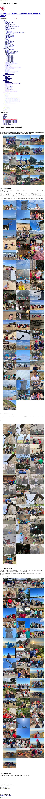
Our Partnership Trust (6, 108)
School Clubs (7, 70)
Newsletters (5, 116)
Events (6, 104)
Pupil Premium (7, 39)
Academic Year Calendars (9, 49)
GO (15, 18)
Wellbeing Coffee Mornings (9, 74)
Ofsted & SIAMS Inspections (10, 28)
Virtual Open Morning (9, 44)
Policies (4, 115)
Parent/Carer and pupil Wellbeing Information (13, 67)
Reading (6, 88)
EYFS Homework (10, 55)
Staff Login (7, 90)
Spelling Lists (7, 79)
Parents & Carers (6, 48)
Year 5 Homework (10, 60)
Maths (6, 85)
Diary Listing (5, 114)
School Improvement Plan (9, 36)
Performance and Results (9, 34)
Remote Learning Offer (9, 89)
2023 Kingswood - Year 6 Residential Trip (10, 121)
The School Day (8, 43)
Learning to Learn (8, 84)
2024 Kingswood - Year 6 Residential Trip (10, 122)
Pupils (4, 75)
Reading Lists (7, 76)
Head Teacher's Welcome (9, 22)
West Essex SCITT (6, 107)
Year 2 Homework (10, 57)
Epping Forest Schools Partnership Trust (12, 26)
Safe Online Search (8, 78)
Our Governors (7, 29)
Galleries (4, 117)
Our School (5, 21)
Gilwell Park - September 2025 (8, 124)
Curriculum (5, 80)
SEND (6, 38)
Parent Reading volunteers (9, 68)
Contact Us (5, 109)
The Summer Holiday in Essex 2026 (11, 52)
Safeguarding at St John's (9, 35)
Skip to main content (4, 0)
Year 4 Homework (10, 59)
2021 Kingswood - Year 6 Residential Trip (10, 120)
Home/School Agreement (9, 62)
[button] (16, 18)
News (4, 92)
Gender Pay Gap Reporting (9, 45)
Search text (2, 18)
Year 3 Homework (10, 58)
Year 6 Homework (10, 61)
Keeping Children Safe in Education (11, 63)
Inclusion (6, 27)
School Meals (7, 69)
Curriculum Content (8, 82)
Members (6, 106)
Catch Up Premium (8, 42)
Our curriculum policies (9, 86)
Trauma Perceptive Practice (9, 33)
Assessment (7, 81)
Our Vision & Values (8, 31)
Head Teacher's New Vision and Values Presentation (16, 32)
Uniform (6, 73)
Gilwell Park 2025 (6, 123)
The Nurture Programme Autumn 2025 (11, 71)
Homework (7, 54)
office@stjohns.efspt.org (7, 787)
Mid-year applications (11, 24)
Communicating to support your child (11, 51)
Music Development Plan (9, 41)
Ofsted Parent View (8, 66)
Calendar (4, 118)
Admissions (7, 23)
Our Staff (6, 30)
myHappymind (7, 65)
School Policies (7, 37)
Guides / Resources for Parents (10, 53)
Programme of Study (8, 87)
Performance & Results (9, 46)
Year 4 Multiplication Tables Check (11, 91)
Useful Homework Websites (10, 72)
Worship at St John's (8, 25)
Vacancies (6, 47)
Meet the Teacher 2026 (9, 64)
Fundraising (7, 105)
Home (4, 20)
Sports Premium (7, 40)
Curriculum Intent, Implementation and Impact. (13, 83)
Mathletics (6, 77)
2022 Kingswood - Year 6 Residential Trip (10, 119)
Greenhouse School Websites (5, 795)
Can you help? (7, 50)
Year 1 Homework (10, 56)
